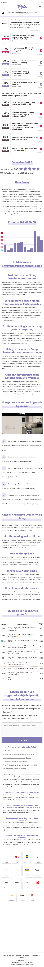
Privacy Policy (36, 955)
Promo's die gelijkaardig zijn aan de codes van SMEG (20, 765)
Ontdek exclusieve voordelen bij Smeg (15, 761)
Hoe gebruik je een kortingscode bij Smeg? (17, 758)
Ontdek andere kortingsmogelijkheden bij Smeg (18, 754)
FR (42, 2)
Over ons (11, 955)
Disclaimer (26, 955)
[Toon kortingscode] (41, 37)
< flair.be (4, 2)
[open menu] (40, 7)
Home (4, 955)
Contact (18, 955)
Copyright (21, 957)
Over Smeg (6, 750)
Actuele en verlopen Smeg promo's (14, 768)
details (39, 41)
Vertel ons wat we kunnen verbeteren (19, 726)
